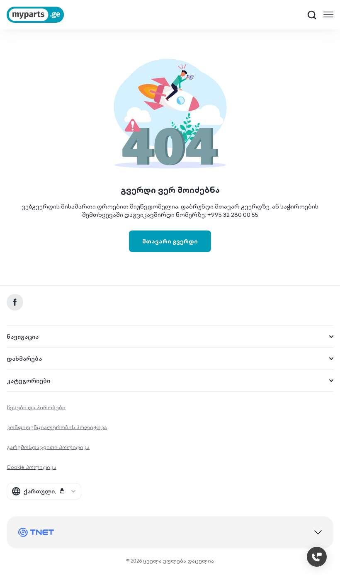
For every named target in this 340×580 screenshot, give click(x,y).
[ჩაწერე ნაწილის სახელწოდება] (312, 15)
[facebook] (15, 302)
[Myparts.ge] (35, 15)
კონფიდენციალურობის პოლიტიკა (57, 427)
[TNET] (170, 532)
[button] (312, 15)
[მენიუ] (328, 14)
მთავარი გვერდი (170, 241)
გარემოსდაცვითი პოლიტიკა (48, 447)
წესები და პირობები (36, 407)
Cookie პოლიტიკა (31, 467)
